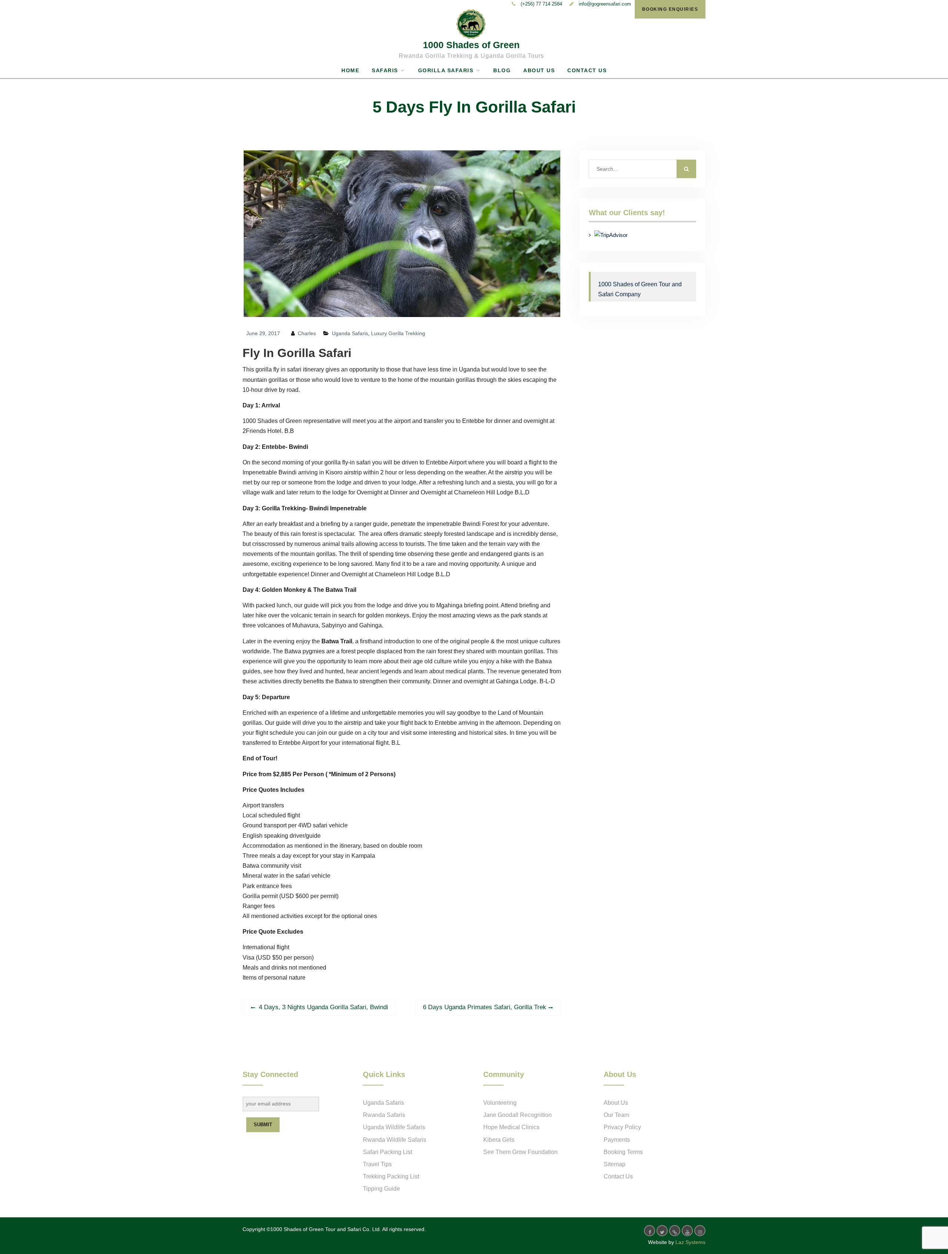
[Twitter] (662, 1230)
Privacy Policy (622, 1127)
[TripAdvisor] (674, 1230)
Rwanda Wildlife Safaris (394, 1140)
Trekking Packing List (391, 1176)
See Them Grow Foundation (520, 1152)
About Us (539, 70)
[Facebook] (649, 1230)
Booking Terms (623, 1152)
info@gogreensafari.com (605, 4)
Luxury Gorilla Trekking (398, 333)
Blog (502, 70)
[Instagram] (699, 1230)
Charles (307, 333)
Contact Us (587, 70)
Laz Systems (690, 1242)
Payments (617, 1140)
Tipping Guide (381, 1188)
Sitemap (614, 1164)
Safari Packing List (387, 1152)
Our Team (616, 1115)
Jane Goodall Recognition (517, 1115)
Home (350, 70)
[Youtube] (687, 1230)
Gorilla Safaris (446, 70)
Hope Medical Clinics (511, 1127)
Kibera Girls (498, 1140)
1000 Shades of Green (471, 45)
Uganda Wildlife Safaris (394, 1127)
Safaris (385, 70)
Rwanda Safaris (384, 1115)
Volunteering (500, 1103)
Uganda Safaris (350, 333)
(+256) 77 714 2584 (541, 4)
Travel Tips (377, 1164)
